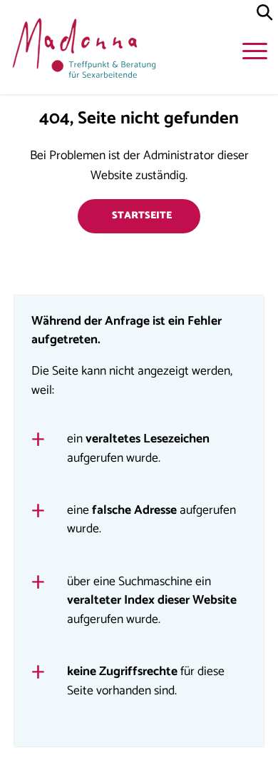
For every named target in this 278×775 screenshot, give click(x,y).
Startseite (142, 216)
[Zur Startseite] (82, 51)
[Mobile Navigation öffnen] (256, 53)
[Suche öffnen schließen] (265, 13)
